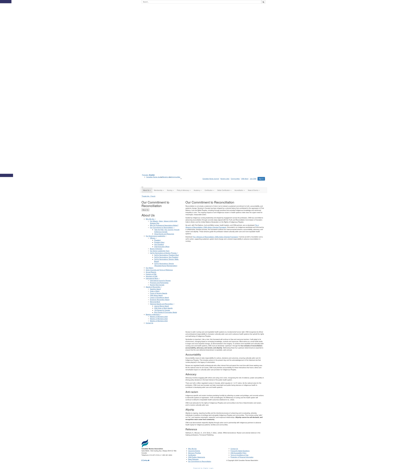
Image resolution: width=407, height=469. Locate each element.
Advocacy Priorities (194, 453)
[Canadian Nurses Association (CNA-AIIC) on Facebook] (141, 460)
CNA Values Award (156, 295)
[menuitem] (154, 177)
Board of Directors (156, 249)
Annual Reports (151, 272)
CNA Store (244, 179)
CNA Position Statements (196, 457)
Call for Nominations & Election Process (163, 253)
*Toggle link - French (148, 196)
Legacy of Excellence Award (159, 297)
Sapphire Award (155, 289)
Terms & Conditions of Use (239, 455)
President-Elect (159, 242)
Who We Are (150, 219)
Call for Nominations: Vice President (166, 257)
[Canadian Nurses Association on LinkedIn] (146, 460)
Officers (153, 238)
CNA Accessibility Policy (238, 453)
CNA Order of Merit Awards (163, 308)
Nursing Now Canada (157, 285)
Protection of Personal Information (242, 457)
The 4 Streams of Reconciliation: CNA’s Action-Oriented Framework (215, 237)
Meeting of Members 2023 (159, 321)
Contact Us (149, 323)
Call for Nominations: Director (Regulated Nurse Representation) (165, 264)
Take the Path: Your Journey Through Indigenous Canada (166, 231)
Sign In (261, 179)
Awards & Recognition (153, 287)
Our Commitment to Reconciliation (161, 227)
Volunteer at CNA (151, 276)
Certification (192, 455)
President (157, 240)
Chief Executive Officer (161, 246)
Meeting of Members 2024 (159, 319)
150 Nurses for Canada (162, 310)
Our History (149, 268)
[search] (263, 2)
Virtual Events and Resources (164, 234)
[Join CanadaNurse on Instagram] (143, 460)
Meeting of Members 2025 (159, 316)
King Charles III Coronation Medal (165, 312)
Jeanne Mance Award (161, 306)
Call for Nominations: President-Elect (166, 255)
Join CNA (253, 179)
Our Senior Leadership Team (159, 251)
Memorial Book (155, 302)
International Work (152, 278)
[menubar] (230, 178)
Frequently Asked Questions (240, 451)
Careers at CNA (151, 274)
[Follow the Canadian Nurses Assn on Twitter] (145, 460)
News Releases (193, 459)
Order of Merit (154, 291)
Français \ (148, 175)
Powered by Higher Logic (203, 468)
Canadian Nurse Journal (154, 177)
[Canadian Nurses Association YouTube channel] (148, 460)
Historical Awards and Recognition (161, 304)
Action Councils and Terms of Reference (159, 270)
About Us (145, 210)
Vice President (159, 244)
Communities (175, 177)
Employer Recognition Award (159, 300)
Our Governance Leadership (155, 236)
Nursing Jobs (167, 177)
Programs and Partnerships (159, 283)
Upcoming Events (194, 451)
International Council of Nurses (160, 280)
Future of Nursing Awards (158, 293)
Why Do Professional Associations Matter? (164, 225)
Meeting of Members (153, 314)
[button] (147, 190)
